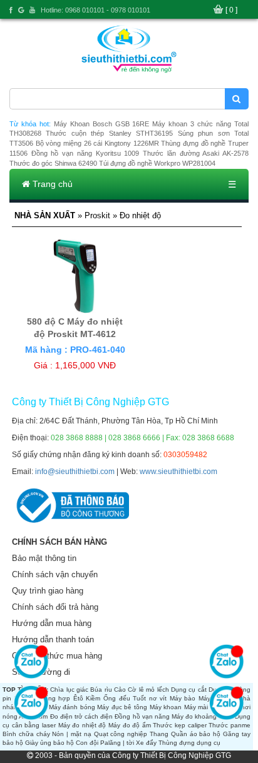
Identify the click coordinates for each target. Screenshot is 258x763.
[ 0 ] (231, 10)
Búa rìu (100, 689)
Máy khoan (166, 707)
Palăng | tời (117, 742)
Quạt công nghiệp (121, 733)
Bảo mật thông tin (44, 558)
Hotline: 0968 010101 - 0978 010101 (95, 10)
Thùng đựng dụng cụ (189, 742)
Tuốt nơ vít (150, 698)
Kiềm (93, 698)
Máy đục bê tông (122, 707)
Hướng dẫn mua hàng (51, 623)
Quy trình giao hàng (47, 590)
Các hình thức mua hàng (57, 655)
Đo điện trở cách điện (81, 716)
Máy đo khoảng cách (202, 716)
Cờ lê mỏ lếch (148, 689)
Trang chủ (51, 184)
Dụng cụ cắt (189, 689)
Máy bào (183, 698)
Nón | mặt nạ (71, 733)
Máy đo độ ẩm (129, 725)
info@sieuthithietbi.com (75, 471)
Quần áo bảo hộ (195, 733)
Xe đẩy (146, 742)
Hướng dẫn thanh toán (53, 639)
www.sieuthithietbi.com (178, 471)
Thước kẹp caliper (179, 725)
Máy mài (196, 707)
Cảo (120, 689)
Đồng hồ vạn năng (142, 716)
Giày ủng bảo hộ (49, 742)
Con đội (87, 742)
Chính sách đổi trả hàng (55, 607)
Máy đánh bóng (72, 707)
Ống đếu (116, 698)
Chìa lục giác (69, 689)
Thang (159, 733)
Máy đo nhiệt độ (82, 725)
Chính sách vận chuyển (55, 574)
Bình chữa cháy (26, 733)
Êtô (78, 698)
